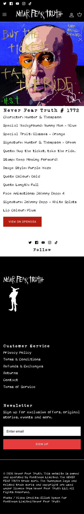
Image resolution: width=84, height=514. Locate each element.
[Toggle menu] (4, 14)
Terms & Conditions (22, 359)
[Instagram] (23, 3)
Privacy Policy (17, 353)
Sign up (42, 444)
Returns (10, 373)
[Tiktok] (30, 3)
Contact (10, 380)
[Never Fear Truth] (39, 14)
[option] (42, 64)
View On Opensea (22, 221)
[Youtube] (17, 3)
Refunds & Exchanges (23, 366)
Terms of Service (19, 387)
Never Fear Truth (28, 473)
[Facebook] (11, 3)
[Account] (70, 14)
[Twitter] (4, 3)
